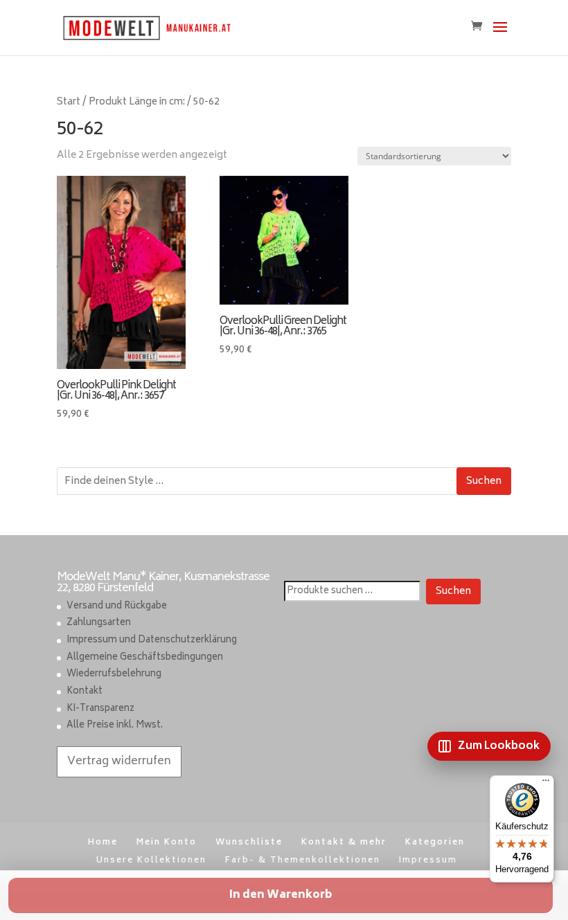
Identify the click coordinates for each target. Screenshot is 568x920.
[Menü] (546, 783)
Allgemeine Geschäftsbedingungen (144, 658)
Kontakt (84, 692)
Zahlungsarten (98, 623)
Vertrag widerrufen (119, 761)
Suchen (484, 481)
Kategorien (435, 843)
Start (68, 102)
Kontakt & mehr (344, 843)
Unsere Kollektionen (151, 861)
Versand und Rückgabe (116, 607)
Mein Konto (166, 843)
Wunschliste (249, 843)
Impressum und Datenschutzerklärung (151, 641)
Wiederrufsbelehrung (113, 675)
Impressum (428, 861)
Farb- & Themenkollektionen (302, 861)
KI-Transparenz (100, 709)
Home (103, 843)
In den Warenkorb (280, 895)
